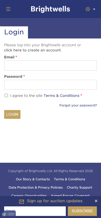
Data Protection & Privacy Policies (36, 187)
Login (12, 114)
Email (10, 57)
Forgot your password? (78, 105)
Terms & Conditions (62, 96)
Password (14, 77)
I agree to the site (46, 96)
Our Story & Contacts (33, 179)
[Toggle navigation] (7, 9)
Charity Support (79, 187)
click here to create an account (32, 50)
